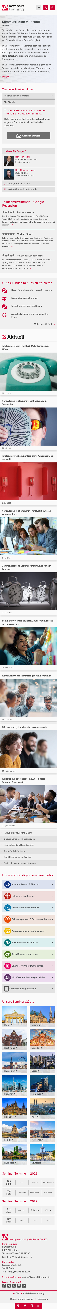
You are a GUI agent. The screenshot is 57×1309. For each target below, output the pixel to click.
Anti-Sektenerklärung (33, 1293)
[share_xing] (18, 1306)
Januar (21, 1210)
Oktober (21, 1192)
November (34, 1192)
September (47, 1182)
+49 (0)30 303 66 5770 (18, 1271)
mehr (5, 76)
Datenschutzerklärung (21, 1299)
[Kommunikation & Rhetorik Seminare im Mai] (45, 7)
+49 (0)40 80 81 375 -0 (18, 1253)
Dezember (47, 1192)
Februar (34, 1210)
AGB (16, 1293)
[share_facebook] (25, 1306)
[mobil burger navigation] (38, 7)
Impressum (42, 1299)
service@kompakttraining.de (35, 1277)
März (47, 1210)
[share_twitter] (31, 1306)
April (21, 1220)
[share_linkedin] (38, 1306)
